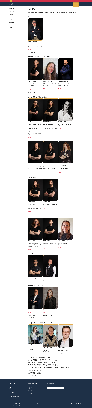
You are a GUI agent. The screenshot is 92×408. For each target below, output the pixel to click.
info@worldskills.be (62, 1)
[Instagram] (80, 403)
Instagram (30, 393)
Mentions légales (45, 403)
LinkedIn (30, 391)
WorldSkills (11, 14)
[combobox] (55, 388)
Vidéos (10, 390)
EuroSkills (11, 11)
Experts (10, 19)
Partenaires (12, 22)
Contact (24, 405)
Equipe (10, 17)
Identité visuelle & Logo (14, 396)
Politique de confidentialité (15, 405)
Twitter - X (30, 388)
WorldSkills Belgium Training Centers (16, 26)
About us (68, 4)
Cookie (58, 403)
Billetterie (76, 4)
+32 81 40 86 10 (54, 1)
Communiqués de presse (13, 393)
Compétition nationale (43, 4)
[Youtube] (76, 403)
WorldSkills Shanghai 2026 (57, 4)
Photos (10, 388)
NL (13, 1)
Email (29, 49)
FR (10, 1)
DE (14, 1)
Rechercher (69, 388)
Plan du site (53, 403)
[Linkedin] (78, 403)
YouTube (30, 390)
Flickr (29, 394)
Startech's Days (30, 4)
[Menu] (82, 4)
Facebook (30, 387)
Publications (11, 392)
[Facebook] (71, 403)
